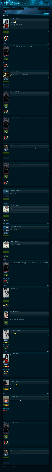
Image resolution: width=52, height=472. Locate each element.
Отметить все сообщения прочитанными (11, 469)
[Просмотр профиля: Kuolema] (6, 292)
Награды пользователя (6, 62)
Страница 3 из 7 (7, 13)
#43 (47, 69)
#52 (47, 259)
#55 (47, 327)
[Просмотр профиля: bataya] (6, 146)
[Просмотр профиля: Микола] (6, 315)
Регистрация (46, 2)
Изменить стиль (4, 469)
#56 (47, 351)
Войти (43, 2)
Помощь (17, 469)
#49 (47, 203)
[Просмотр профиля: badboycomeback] (6, 192)
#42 (47, 43)
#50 (47, 223)
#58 (47, 393)
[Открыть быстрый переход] (48, 6)
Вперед (14, 13)
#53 (47, 285)
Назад (3, 13)
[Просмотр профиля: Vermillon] (6, 23)
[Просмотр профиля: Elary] (6, 398)
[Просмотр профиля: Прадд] (6, 50)
